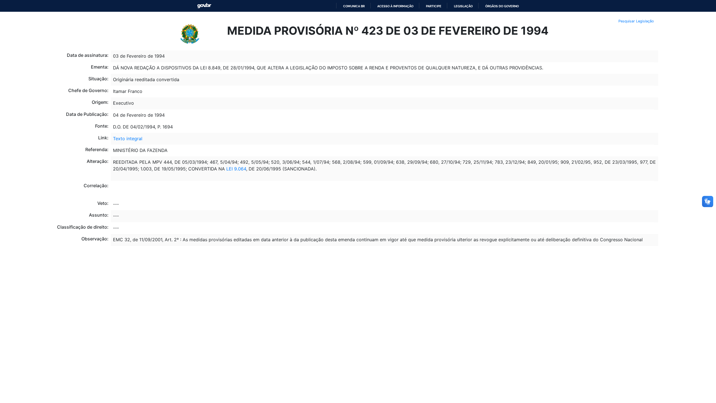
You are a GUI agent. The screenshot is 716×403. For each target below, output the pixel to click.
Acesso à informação (395, 6)
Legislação (463, 6)
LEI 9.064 (236, 169)
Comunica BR (354, 6)
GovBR (204, 5)
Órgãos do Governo (502, 6)
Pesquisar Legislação (636, 21)
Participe (433, 6)
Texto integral (127, 138)
